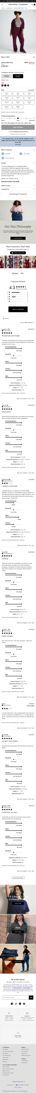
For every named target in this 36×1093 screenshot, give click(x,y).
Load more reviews (18, 877)
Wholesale (5, 1059)
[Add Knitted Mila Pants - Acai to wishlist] (34, 11)
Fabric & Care (5, 185)
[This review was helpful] (29, 871)
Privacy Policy (10, 1085)
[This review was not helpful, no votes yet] (32, 398)
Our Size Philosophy (8, 1051)
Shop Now (18, 903)
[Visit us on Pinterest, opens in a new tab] (24, 1004)
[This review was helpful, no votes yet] (29, 398)
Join (31, 997)
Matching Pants (18, 76)
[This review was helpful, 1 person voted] (29, 545)
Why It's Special (6, 150)
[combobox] (27, 322)
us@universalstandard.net (27, 1017)
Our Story (5, 1049)
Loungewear (9, 8)
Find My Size (25, 1060)
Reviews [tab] (15, 273)
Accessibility (6, 1075)
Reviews (5, 1061)
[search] (32, 5)
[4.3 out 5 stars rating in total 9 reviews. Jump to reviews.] (5, 66)
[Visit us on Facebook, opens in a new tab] (12, 1004)
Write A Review (18, 309)
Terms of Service (17, 987)
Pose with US (25, 1049)
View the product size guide (10, 181)
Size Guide (31, 90)
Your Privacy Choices (23, 1085)
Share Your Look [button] (19, 253)
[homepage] (18, 4)
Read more (14, 498)
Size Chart (24, 1062)
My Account (25, 1051)
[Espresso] (8, 85)
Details (3, 163)
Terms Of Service (18, 1087)
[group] (18, 1)
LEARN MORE (18, 238)
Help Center (6, 1066)
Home (2, 8)
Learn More (11, 144)
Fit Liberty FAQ (6, 1055)
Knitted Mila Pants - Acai (20, 8)
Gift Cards (24, 1053)
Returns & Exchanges (8, 1069)
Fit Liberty (5, 1053)
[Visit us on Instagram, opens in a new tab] (20, 1004)
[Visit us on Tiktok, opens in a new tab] (16, 1004)
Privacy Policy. (27, 987)
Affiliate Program (26, 1055)
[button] (4, 1)
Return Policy (6, 1071)
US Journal (5, 1057)
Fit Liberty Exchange (8, 1073)
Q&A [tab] (22, 273)
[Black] (5, 85)
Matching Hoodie (6, 76)
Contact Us (5, 189)
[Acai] (2, 85)
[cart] (34, 4)
